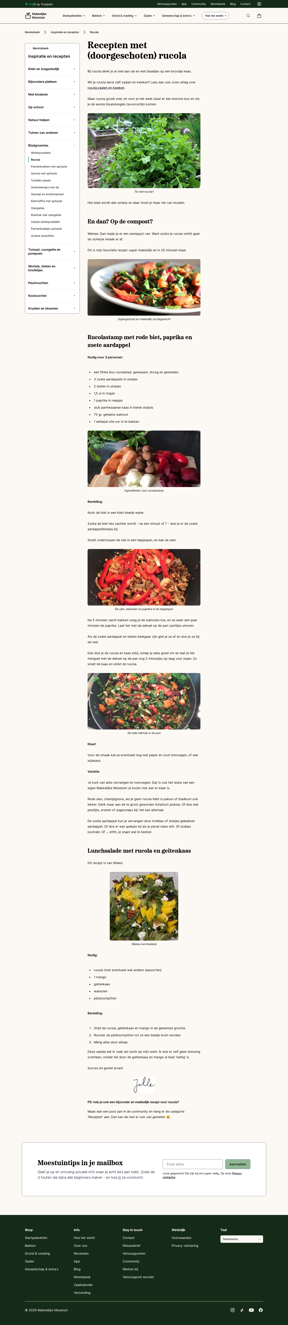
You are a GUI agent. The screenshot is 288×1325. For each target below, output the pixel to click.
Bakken (97, 15)
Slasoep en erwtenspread (47, 194)
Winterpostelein (41, 152)
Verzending (82, 1293)
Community (198, 3)
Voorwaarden (181, 1238)
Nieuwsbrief (131, 1246)
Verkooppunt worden (138, 1277)
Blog (233, 3)
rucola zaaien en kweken (106, 88)
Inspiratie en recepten (65, 32)
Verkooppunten (167, 3)
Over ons (80, 1246)
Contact (245, 3)
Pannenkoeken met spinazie (49, 166)
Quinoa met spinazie (44, 173)
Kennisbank (218, 3)
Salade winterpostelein (45, 221)
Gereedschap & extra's (177, 15)
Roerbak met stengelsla (46, 215)
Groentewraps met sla (45, 187)
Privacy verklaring (185, 1246)
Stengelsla (37, 208)
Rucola (94, 32)
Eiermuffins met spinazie (46, 201)
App (184, 3)
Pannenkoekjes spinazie (46, 228)
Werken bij (130, 1269)
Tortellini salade (41, 180)
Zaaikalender (83, 1285)
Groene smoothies (42, 235)
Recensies (81, 1253)
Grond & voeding (122, 15)
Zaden (148, 15)
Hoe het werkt (214, 15)
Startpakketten (72, 15)
